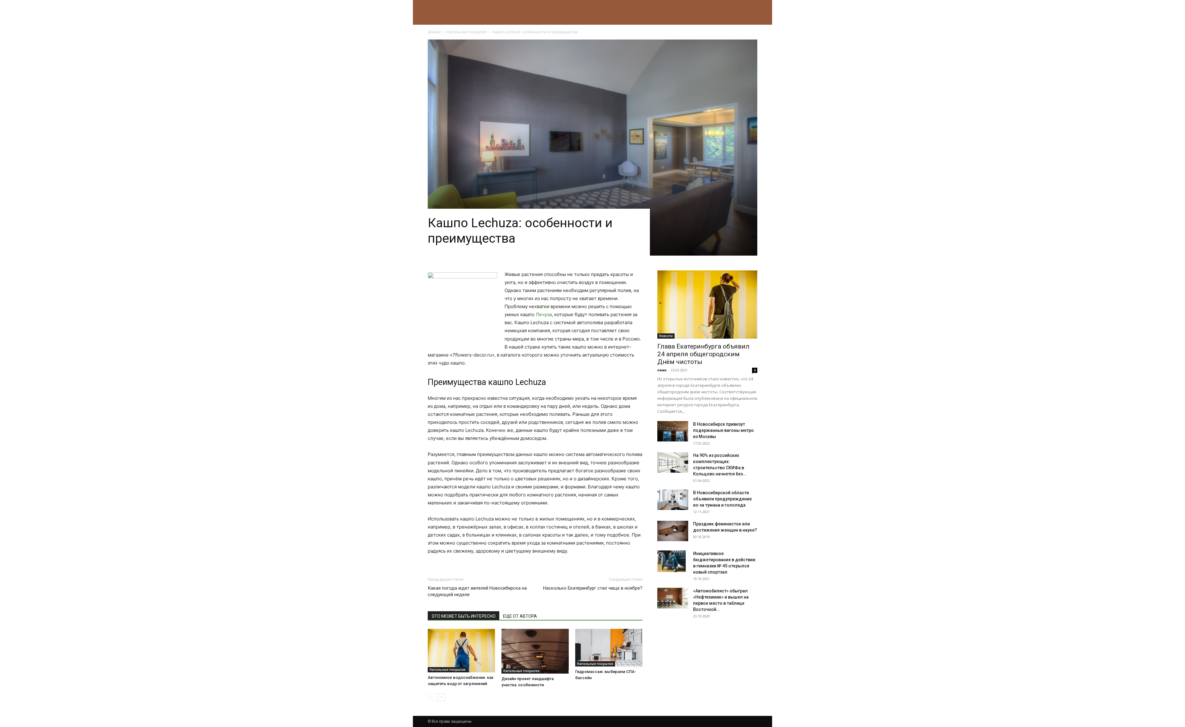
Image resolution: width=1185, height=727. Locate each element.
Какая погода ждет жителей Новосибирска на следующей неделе (477, 591)
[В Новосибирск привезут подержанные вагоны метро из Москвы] (672, 431)
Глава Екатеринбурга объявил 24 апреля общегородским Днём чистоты (703, 354)
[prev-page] (431, 697)
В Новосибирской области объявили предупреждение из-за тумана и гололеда (722, 499)
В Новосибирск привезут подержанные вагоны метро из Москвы (723, 430)
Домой (434, 32)
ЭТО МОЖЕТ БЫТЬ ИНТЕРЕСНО (463, 616)
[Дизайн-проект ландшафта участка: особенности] (535, 651)
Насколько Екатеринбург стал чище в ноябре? (592, 588)
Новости (666, 336)
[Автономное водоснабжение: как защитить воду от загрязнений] (461, 650)
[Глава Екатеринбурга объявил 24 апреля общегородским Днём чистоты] (707, 304)
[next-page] (441, 697)
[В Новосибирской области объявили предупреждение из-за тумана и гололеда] (672, 500)
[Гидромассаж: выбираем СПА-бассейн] (608, 648)
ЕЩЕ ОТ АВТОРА (520, 616)
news (662, 370)
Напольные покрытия (467, 32)
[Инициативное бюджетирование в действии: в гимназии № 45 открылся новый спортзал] (671, 561)
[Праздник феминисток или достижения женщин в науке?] (672, 531)
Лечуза (544, 314)
